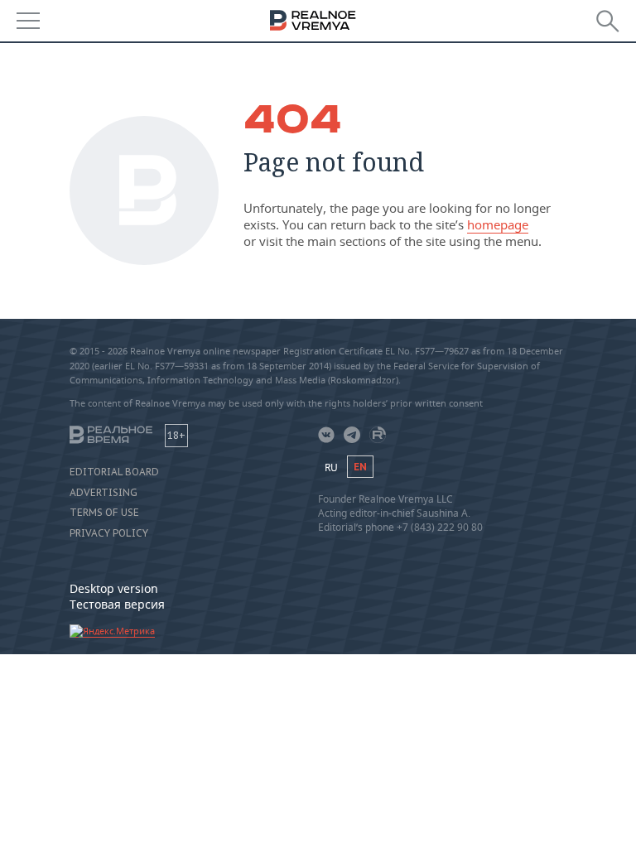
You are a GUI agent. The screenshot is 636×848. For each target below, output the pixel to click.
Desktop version (114, 588)
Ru (331, 467)
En (360, 466)
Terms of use (104, 512)
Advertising (103, 493)
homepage (497, 224)
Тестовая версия (117, 604)
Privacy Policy (109, 533)
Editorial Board (114, 472)
